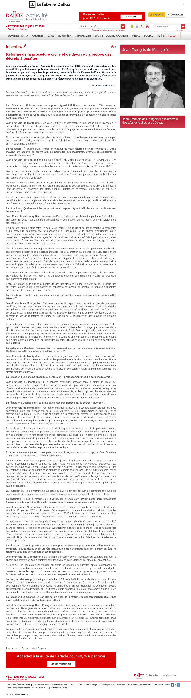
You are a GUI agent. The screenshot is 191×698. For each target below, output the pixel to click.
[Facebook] (172, 685)
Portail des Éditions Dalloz (18, 685)
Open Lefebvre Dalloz (57, 688)
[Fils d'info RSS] (142, 26)
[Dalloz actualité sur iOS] (137, 26)
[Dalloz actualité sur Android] (132, 26)
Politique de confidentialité (113, 685)
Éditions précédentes (17, 29)
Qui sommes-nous (41, 685)
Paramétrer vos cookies (139, 685)
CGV (72, 685)
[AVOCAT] (168, 35)
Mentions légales (92, 685)
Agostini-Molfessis (70, 105)
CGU (79, 685)
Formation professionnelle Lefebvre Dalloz (26, 688)
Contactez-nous (59, 685)
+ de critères (179, 30)
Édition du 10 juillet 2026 (26, 26)
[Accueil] (30, 16)
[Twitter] (178, 685)
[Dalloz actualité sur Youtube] (147, 26)
